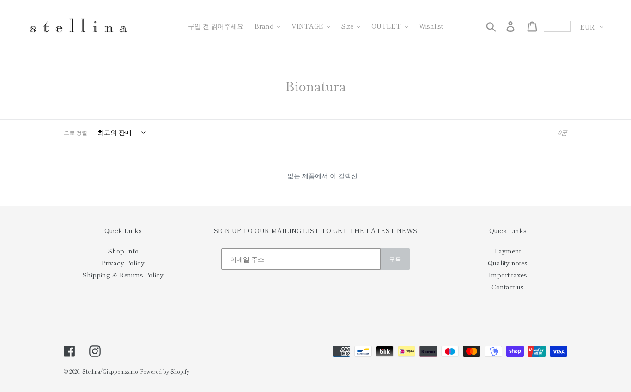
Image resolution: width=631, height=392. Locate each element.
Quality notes (508, 262)
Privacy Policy (123, 262)
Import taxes (508, 274)
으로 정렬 (75, 132)
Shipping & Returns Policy (123, 274)
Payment (508, 250)
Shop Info (123, 250)
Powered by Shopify (164, 371)
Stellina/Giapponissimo (110, 371)
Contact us (507, 286)
